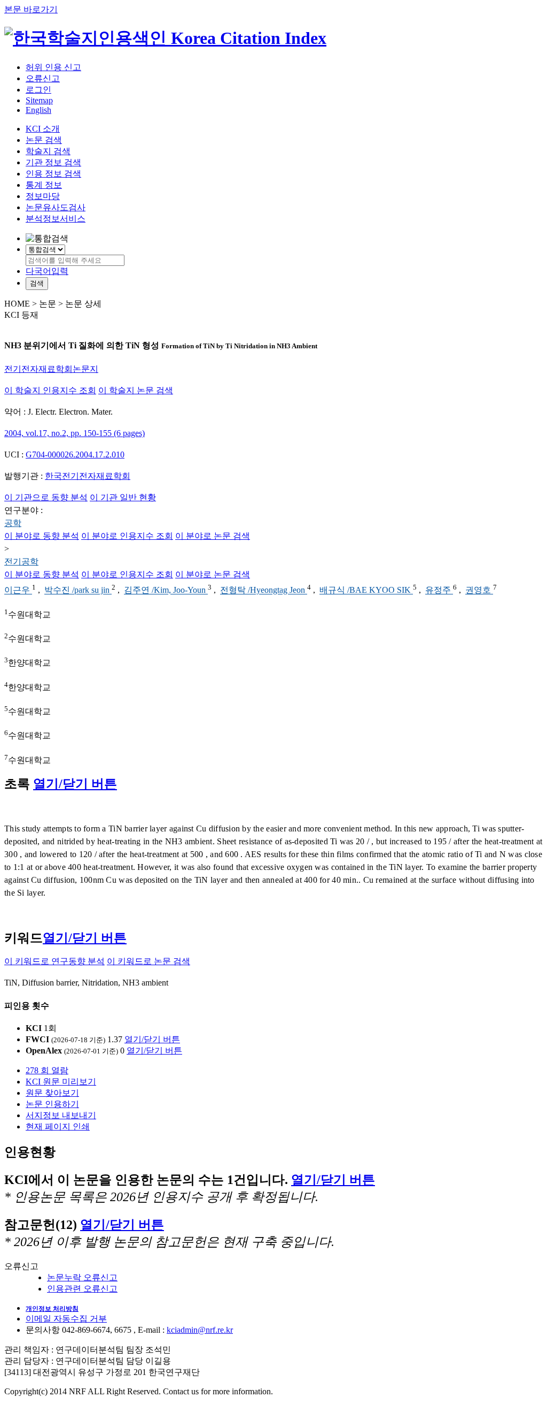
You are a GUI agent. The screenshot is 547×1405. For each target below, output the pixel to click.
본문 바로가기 (31, 9)
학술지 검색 (48, 151)
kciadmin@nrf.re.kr (200, 1329)
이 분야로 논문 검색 (212, 535)
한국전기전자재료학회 (87, 475)
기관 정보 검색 (53, 162)
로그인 (38, 89)
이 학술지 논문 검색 (135, 390)
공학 (12, 523)
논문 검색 (44, 139)
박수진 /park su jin (78, 590)
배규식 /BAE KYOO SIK (366, 590)
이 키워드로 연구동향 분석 (54, 961)
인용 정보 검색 (53, 173)
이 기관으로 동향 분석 (46, 497)
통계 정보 (44, 184)
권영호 (479, 590)
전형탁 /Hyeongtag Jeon (263, 590)
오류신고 (43, 78)
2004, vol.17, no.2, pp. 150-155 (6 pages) (74, 433)
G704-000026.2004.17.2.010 (75, 454)
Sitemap (39, 100)
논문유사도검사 (55, 207)
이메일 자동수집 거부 (66, 1318)
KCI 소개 (43, 128)
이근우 (18, 590)
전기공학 (21, 561)
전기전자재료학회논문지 (51, 368)
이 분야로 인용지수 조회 (127, 535)
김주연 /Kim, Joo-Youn (166, 590)
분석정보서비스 (55, 218)
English (38, 109)
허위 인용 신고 (53, 67)
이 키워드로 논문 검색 (148, 961)
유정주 (439, 590)
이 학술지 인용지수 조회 (50, 390)
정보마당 (43, 196)
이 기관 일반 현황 (123, 497)
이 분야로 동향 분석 (41, 535)
